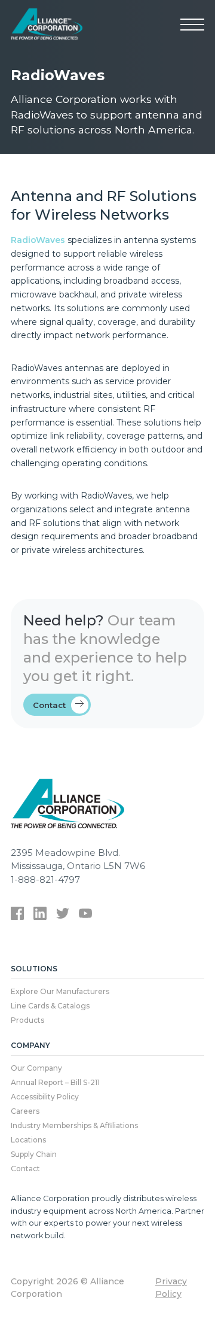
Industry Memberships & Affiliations (74, 1125)
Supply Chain (34, 1154)
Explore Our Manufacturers (60, 991)
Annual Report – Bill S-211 (55, 1082)
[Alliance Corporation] (46, 23)
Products (27, 1020)
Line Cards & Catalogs (50, 1005)
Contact (49, 705)
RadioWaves (38, 240)
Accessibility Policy (45, 1096)
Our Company (36, 1067)
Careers (25, 1111)
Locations (28, 1139)
